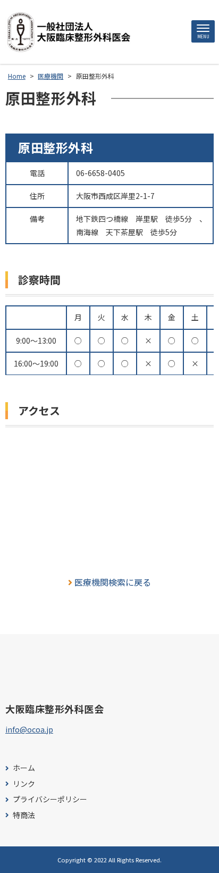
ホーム (24, 768)
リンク (24, 784)
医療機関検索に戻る (112, 582)
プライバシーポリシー (50, 799)
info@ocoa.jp (29, 729)
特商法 (24, 815)
